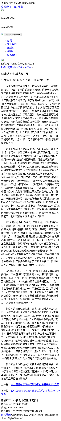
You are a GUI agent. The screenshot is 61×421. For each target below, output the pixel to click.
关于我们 (12, 44)
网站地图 (6, 414)
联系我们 (6, 6)
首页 (9, 40)
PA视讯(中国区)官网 (11, 67)
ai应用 (10, 51)
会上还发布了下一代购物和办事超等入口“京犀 (35, 384)
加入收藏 (18, 6)
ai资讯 (10, 47)
